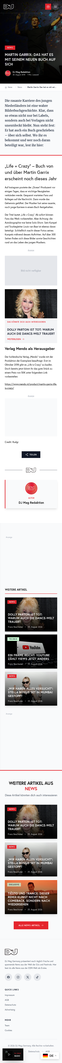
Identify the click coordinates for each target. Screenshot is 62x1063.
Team (7, 1025)
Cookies (8, 1030)
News (10, 47)
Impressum (10, 995)
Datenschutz (10, 1004)
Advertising (10, 1009)
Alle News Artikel (29, 925)
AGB (7, 1000)
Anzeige (31, 250)
